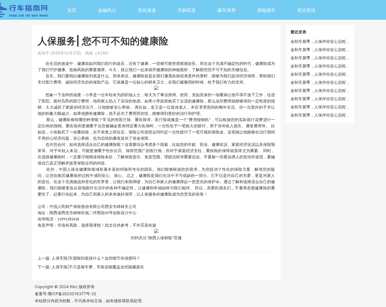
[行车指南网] (40, 11)
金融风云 (107, 10)
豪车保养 (227, 10)
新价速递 (147, 10)
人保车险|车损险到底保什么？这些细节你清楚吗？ (96, 258)
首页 (71, 10)
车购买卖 (187, 10)
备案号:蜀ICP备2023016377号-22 (65, 293)
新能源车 (266, 10)
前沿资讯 (306, 10)
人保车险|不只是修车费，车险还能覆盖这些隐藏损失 (98, 266)
